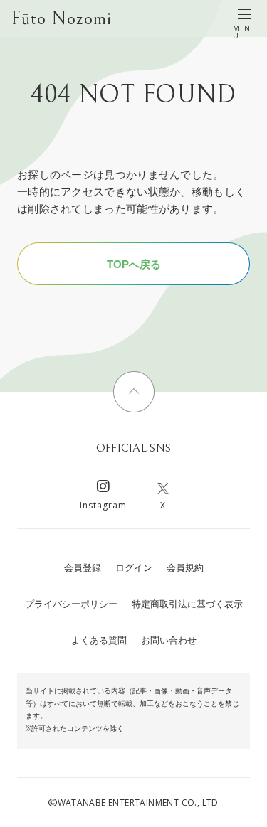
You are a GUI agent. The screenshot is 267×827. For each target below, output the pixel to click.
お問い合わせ (169, 640)
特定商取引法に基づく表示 (187, 604)
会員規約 (185, 567)
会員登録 (82, 567)
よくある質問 (99, 640)
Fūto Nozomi (61, 18)
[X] (163, 488)
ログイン (133, 567)
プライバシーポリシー (71, 604)
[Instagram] (103, 488)
